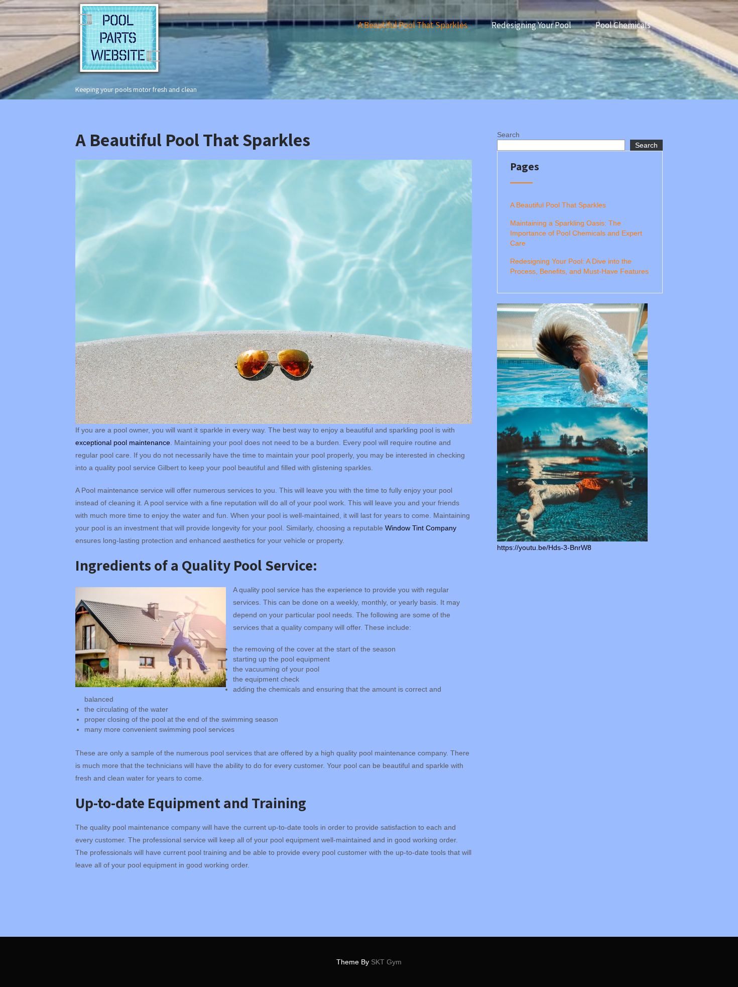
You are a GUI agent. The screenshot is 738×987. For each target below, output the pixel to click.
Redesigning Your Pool (531, 25)
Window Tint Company (420, 528)
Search (508, 135)
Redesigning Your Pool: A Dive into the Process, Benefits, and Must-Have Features (579, 266)
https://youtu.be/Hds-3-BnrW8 (544, 547)
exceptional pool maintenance (122, 442)
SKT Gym (386, 962)
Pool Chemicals (623, 25)
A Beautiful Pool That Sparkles (412, 25)
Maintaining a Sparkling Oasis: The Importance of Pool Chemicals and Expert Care (576, 233)
